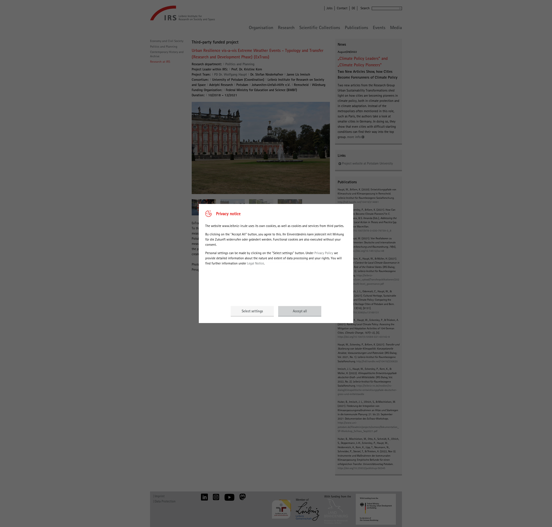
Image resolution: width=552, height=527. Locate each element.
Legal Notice (255, 263)
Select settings (252, 311)
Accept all (300, 311)
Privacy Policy (323, 253)
